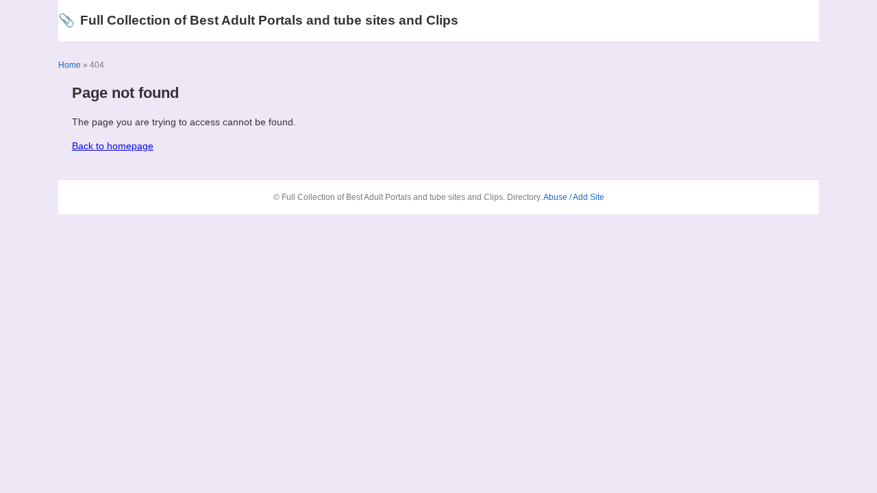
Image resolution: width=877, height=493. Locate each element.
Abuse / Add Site (573, 197)
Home (69, 65)
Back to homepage (112, 145)
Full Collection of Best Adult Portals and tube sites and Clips (258, 20)
